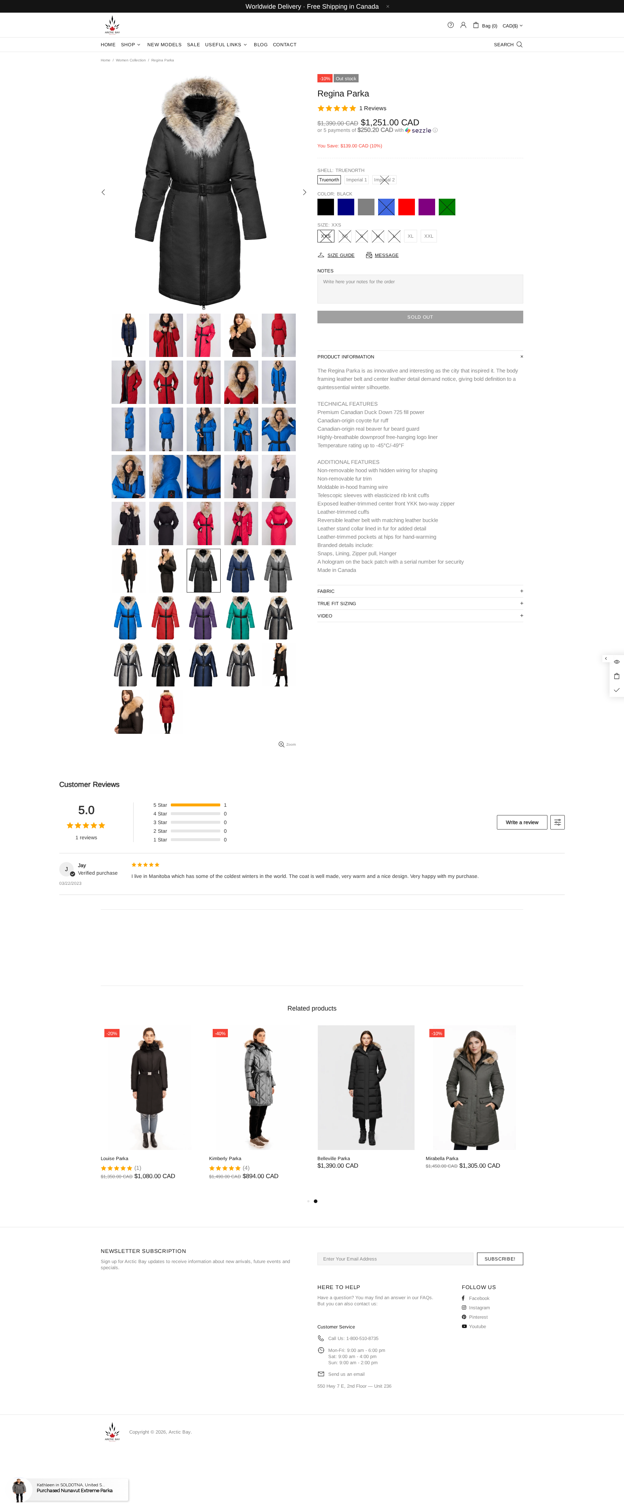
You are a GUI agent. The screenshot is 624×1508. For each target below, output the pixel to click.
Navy (346, 207)
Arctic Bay (112, 24)
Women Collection (131, 60)
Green (447, 207)
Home (105, 60)
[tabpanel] (366, 1104)
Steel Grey (366, 207)
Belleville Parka (333, 1158)
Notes (325, 270)
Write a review (522, 822)
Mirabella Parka (442, 1158)
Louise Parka (114, 1158)
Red (406, 207)
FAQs (426, 1297)
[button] (420, 130)
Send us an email (346, 1374)
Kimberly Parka (225, 1158)
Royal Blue (386, 207)
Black (325, 207)
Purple (427, 207)
